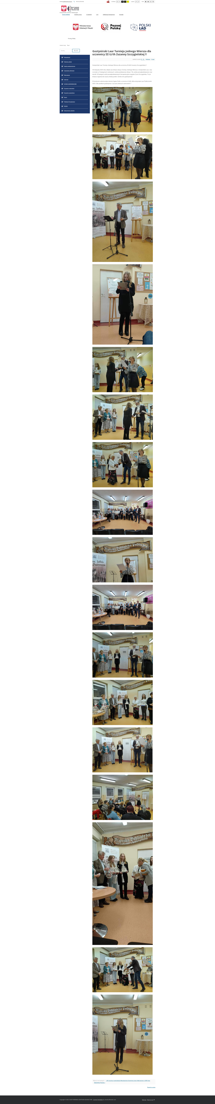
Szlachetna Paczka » (99, 1082)
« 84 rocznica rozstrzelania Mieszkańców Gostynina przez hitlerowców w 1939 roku (128, 1080)
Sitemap (144, 1099)
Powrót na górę (151, 1087)
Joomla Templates (98, 1099)
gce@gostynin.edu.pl (67, 1)
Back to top (150, 1099)
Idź (77, 50)
